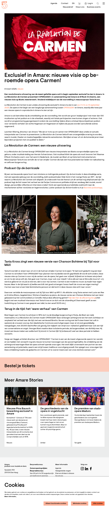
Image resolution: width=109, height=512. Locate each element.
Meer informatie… (10, 496)
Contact (64, 3)
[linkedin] (86, 468)
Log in (90, 3)
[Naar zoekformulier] (97, 3)
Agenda (54, 3)
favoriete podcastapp (93, 188)
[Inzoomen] (38, 252)
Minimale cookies (79, 503)
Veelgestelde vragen (63, 471)
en (73, 3)
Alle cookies (98, 503)
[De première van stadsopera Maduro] (88, 396)
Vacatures (59, 476)
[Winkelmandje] (79, 3)
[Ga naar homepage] (3, 4)
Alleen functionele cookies (56, 503)
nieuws (20, 89)
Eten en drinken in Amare (64, 473)
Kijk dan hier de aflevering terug (82, 298)
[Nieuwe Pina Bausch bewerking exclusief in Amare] (20, 396)
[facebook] (90, 468)
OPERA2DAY (69, 108)
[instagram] (82, 468)
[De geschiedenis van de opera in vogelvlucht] (54, 396)
